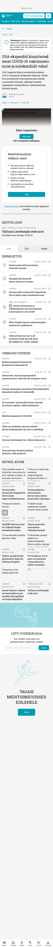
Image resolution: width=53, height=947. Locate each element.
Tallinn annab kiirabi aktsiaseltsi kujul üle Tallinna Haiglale (12, 559)
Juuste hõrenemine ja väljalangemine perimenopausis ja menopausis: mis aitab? (25, 308)
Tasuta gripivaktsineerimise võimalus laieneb (36, 527)
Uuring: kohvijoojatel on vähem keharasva (23, 440)
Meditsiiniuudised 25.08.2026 (17, 416)
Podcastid (41, 21)
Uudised (12, 262)
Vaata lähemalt (11, 206)
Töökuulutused (14, 228)
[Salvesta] (49, 261)
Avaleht (5, 21)
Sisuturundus (20, 302)
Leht (4, 412)
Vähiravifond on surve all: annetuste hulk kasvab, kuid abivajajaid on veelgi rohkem (23, 338)
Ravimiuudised (28, 21)
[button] (21, 647)
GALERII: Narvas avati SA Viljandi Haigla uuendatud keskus (13, 527)
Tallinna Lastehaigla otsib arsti (23, 231)
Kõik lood (15, 21)
